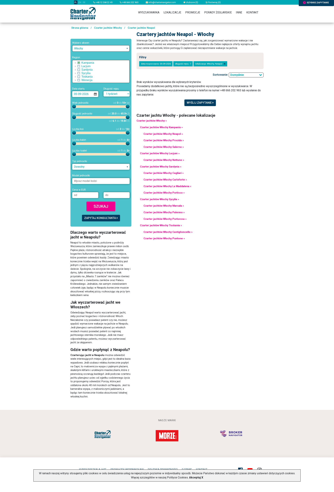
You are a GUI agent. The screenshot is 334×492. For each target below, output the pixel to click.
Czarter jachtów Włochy (108, 27)
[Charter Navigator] (83, 13)
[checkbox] (78, 62)
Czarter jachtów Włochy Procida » (164, 140)
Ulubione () (191, 2)
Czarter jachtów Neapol (141, 27)
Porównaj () (214, 2)
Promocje (192, 12)
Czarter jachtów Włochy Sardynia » (160, 166)
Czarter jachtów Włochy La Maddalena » (167, 186)
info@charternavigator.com (162, 2)
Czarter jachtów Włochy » (152, 120)
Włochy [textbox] (78, 48)
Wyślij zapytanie (199, 102)
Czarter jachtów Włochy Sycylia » (159, 199)
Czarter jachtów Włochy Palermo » (164, 212)
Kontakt (252, 12)
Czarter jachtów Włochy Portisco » (164, 192)
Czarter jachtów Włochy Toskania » (161, 225)
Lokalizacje (172, 12)
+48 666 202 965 (130, 2)
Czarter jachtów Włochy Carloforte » (165, 179)
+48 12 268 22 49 (103, 2)
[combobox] (101, 48)
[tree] (101, 71)
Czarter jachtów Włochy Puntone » (164, 238)
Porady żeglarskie (218, 12)
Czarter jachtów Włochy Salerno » (164, 147)
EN (79, 2)
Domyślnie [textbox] (237, 75)
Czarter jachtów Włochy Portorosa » (165, 219)
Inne (239, 12)
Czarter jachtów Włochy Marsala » (164, 205)
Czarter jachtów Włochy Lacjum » (160, 153)
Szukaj (101, 206)
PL (75, 2)
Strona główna (79, 27)
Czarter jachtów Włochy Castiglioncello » (168, 232)
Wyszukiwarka (148, 12)
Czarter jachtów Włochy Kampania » (161, 127)
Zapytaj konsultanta (100, 218)
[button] (75, 62)
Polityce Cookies (177, 477)
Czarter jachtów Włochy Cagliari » (164, 173)
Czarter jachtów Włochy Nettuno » (164, 160)
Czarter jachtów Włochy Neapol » (163, 134)
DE (84, 2)
